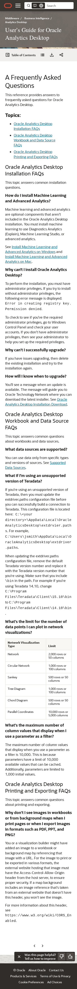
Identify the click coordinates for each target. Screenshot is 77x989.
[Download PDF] (52, 55)
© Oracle (19, 970)
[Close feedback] (19, 956)
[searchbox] (59, 5)
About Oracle (37, 970)
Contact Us (56, 970)
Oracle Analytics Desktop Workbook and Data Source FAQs (34, 140)
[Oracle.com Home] (7, 5)
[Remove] (41, 5)
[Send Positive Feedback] (70, 956)
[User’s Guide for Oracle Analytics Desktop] (42, 55)
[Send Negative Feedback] (61, 956)
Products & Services (23, 976)
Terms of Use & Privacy (55, 976)
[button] (18, 5)
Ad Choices (54, 982)
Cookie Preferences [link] (31, 982)
